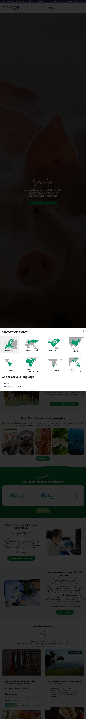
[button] (83, 331)
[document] (43, 359)
